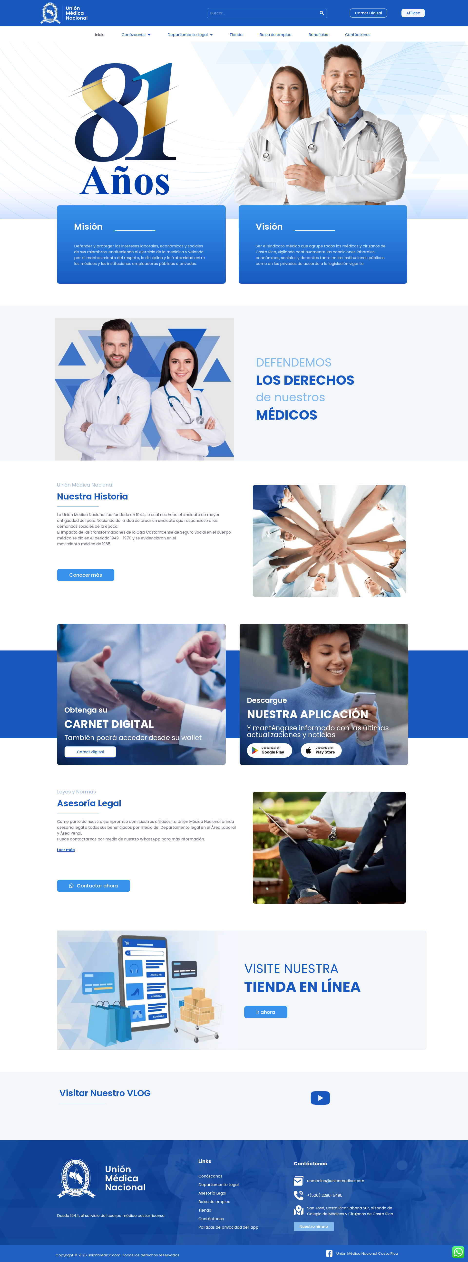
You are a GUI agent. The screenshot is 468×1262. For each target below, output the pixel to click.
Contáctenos (357, 35)
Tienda (236, 35)
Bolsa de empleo (276, 35)
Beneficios (318, 35)
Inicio (100, 35)
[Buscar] (322, 13)
